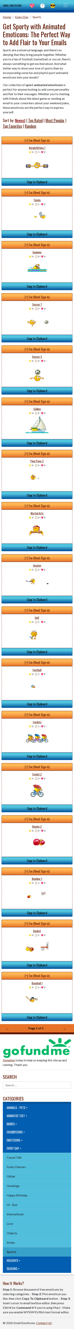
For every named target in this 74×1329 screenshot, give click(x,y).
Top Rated (35, 120)
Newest (20, 120)
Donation (9, 1060)
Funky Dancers (16, 1167)
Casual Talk (14, 1157)
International (15, 1214)
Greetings (13, 1186)
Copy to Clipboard (37, 182)
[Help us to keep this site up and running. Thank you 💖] (37, 1047)
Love (10, 1223)
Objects (12, 1233)
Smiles (11, 1242)
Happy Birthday (17, 1195)
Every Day (21, 17)
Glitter (11, 1176)
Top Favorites (12, 126)
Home (7, 17)
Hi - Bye (12, 1204)
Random (30, 126)
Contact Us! (44, 1323)
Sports (37, 17)
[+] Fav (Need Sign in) (37, 140)
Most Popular (55, 120)
